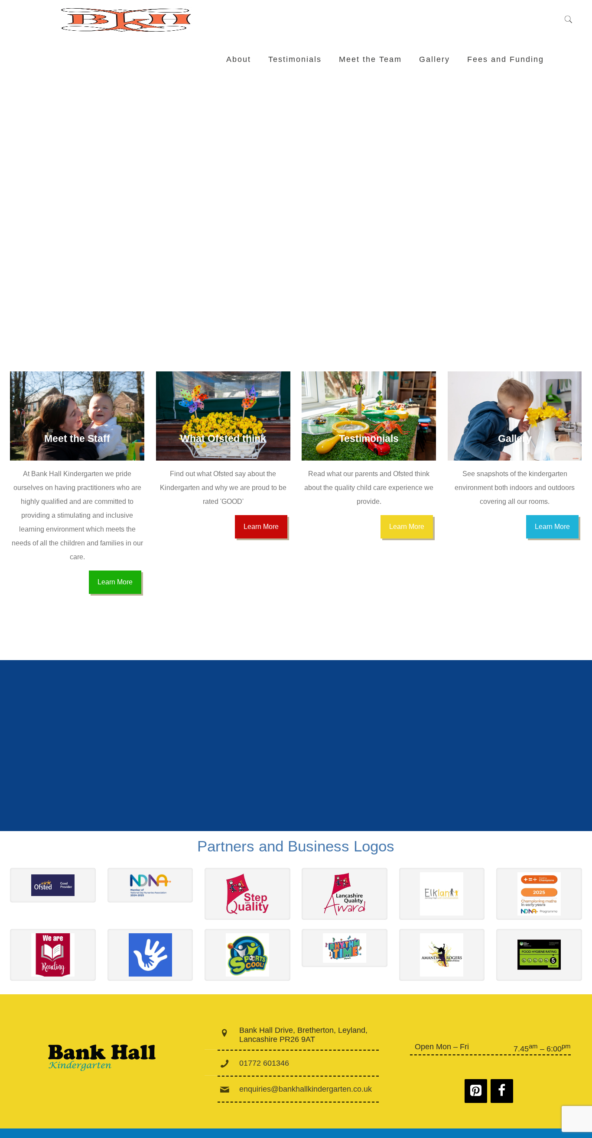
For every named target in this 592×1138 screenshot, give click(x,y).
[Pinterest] (476, 1091)
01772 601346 (264, 1063)
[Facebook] (502, 1091)
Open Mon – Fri (442, 1046)
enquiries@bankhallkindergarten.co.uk (305, 1089)
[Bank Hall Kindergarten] (127, 20)
